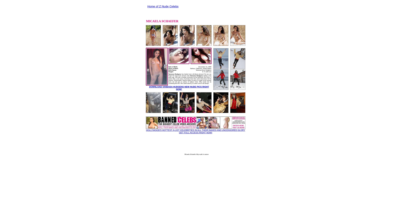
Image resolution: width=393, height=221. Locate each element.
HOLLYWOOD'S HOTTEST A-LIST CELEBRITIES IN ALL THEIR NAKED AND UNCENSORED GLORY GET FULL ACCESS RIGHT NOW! (195, 131)
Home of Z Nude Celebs (162, 6)
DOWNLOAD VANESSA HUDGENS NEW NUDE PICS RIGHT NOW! (179, 88)
